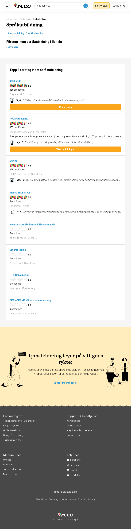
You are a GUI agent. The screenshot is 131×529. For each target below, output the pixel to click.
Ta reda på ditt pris (12, 440)
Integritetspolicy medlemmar (81, 430)
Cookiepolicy (73, 435)
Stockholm (41, 499)
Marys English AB (20, 192)
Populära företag (86, 499)
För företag (101, 5)
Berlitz (14, 160)
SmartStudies (18, 249)
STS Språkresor (19, 275)
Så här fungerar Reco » (65, 383)
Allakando (15, 81)
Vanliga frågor (74, 425)
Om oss (7, 460)
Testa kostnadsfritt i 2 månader (19, 421)
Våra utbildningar (65, 149)
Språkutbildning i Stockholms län (25, 33)
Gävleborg (13, 47)
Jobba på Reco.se (12, 469)
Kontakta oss (73, 421)
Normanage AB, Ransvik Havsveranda (32, 224)
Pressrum (8, 464)
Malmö (63, 499)
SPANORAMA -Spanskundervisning (31, 300)
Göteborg (53, 499)
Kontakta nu (65, 107)
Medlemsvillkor (10, 474)
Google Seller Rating (13, 435)
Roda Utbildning (19, 118)
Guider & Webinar (11, 430)
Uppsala (72, 499)
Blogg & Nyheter (11, 425)
